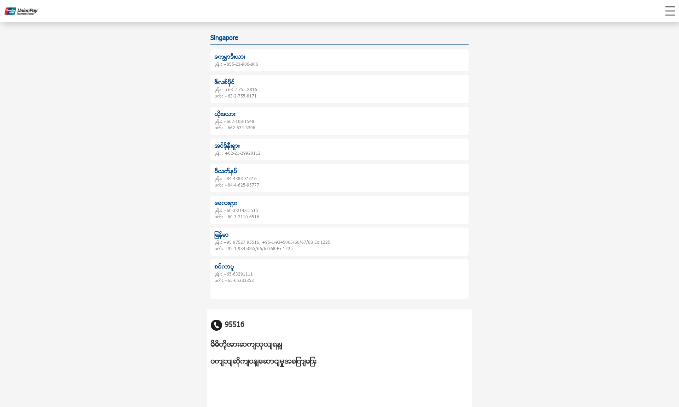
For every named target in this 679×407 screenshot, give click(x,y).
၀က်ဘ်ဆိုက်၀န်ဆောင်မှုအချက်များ (264, 361)
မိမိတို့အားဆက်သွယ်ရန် (246, 345)
